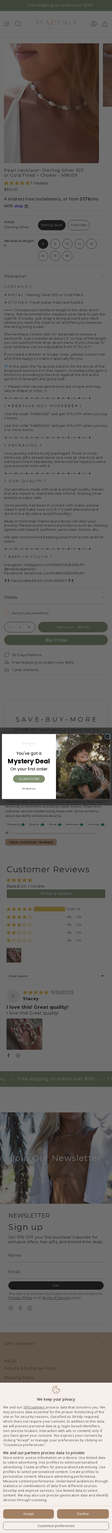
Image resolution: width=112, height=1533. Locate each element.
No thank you (28, 789)
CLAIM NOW (28, 779)
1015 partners (34, 1407)
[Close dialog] (107, 736)
